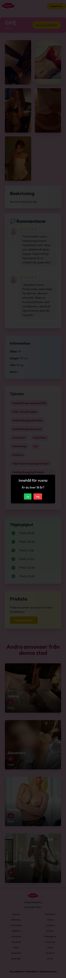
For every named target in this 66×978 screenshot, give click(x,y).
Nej (38, 496)
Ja (27, 496)
